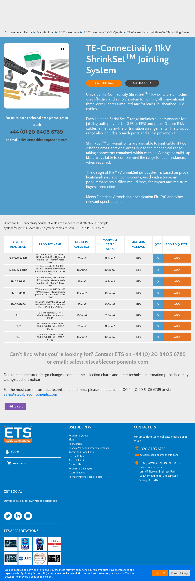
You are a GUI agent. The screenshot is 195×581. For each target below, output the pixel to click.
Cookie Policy (76, 456)
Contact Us (75, 464)
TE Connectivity (69, 32)
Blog (71, 439)
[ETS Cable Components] (18, 442)
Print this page (104, 83)
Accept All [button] (159, 573)
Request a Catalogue (80, 468)
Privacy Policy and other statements (89, 448)
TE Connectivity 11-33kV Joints (103, 32)
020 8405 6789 (153, 449)
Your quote (19, 463)
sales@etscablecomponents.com (43, 140)
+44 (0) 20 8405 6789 (36, 132)
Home (28, 32)
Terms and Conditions (81, 452)
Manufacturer (45, 32)
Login (15, 451)
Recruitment (75, 443)
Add (177, 258)
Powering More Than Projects (85, 476)
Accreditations (77, 472)
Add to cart (15, 406)
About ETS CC (77, 460)
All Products (142, 83)
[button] (62, 49)
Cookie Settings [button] (179, 573)
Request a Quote (78, 435)
